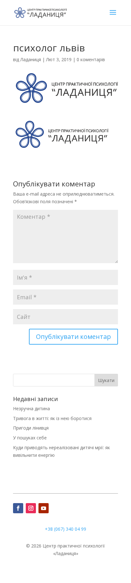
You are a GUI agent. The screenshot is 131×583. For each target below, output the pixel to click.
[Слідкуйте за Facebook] (18, 508)
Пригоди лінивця (31, 428)
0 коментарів (91, 59)
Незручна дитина (31, 408)
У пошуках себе (30, 438)
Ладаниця (30, 59)
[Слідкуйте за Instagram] (31, 508)
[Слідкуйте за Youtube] (43, 508)
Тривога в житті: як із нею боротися (52, 418)
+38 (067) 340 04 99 (65, 529)
